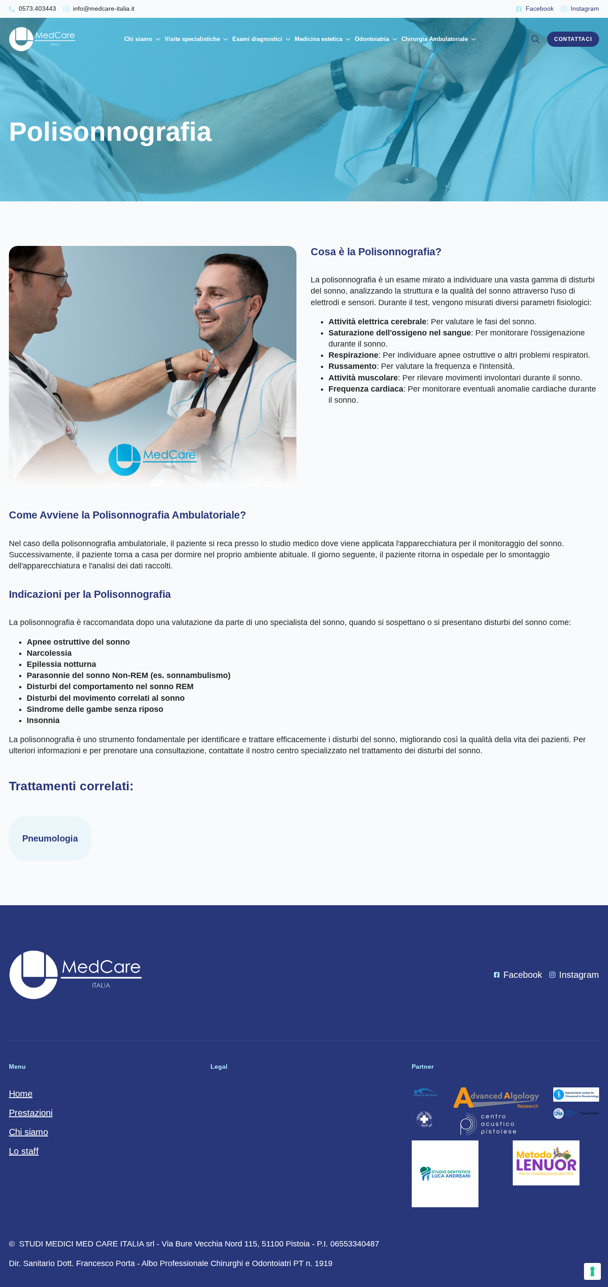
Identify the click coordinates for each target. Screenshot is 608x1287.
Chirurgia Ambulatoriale (434, 39)
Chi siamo (138, 39)
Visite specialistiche (192, 39)
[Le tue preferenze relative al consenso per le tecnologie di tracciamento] (592, 1271)
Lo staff (24, 1151)
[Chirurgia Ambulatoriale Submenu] (473, 39)
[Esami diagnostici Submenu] (287, 39)
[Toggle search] (535, 39)
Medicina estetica (318, 39)
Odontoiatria (372, 39)
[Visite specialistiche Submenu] (225, 39)
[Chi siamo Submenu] (157, 39)
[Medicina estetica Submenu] (347, 39)
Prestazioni (31, 1113)
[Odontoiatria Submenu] (394, 39)
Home (20, 1094)
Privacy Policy (235, 1092)
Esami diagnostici (257, 39)
